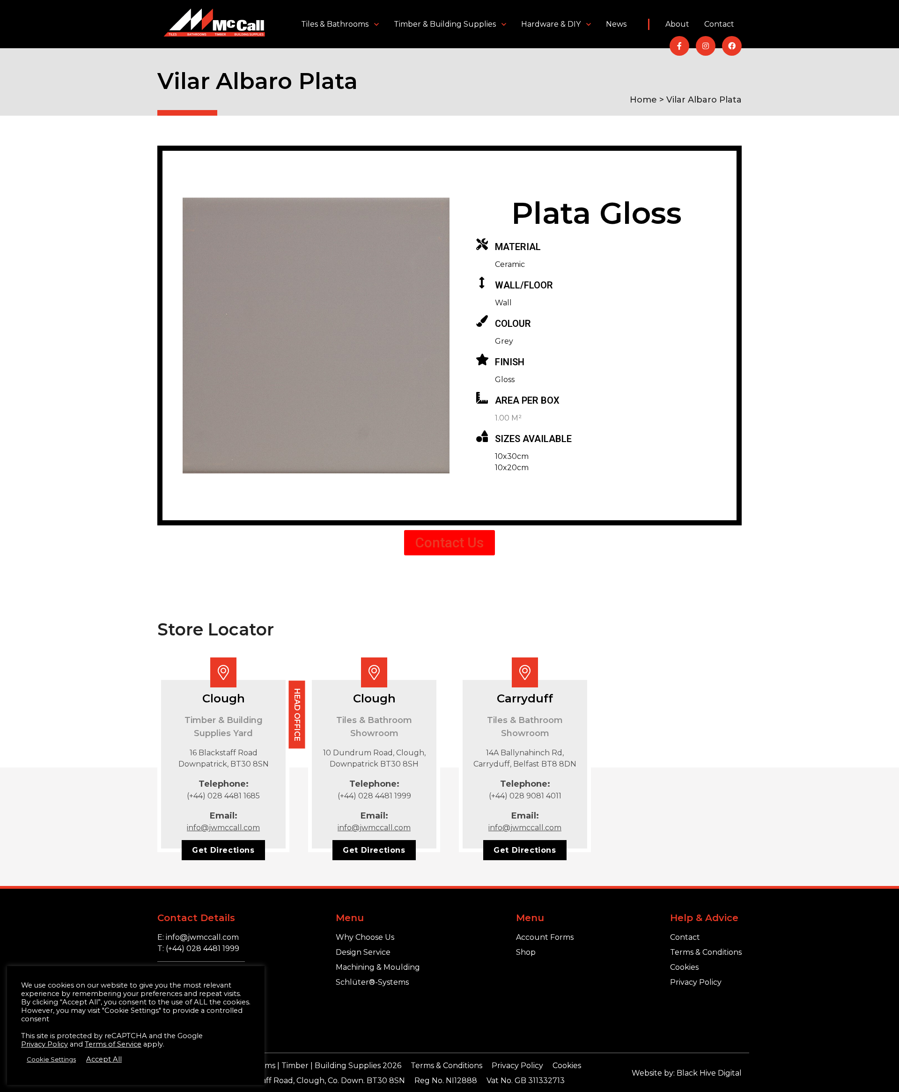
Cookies (684, 967)
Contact (719, 24)
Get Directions (223, 850)
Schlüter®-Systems (372, 982)
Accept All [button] (104, 1059)
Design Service (363, 952)
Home (643, 100)
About (677, 24)
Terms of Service (113, 1044)
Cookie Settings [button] (51, 1059)
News (616, 24)
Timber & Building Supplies (445, 24)
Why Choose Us (365, 937)
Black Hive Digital (709, 1073)
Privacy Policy (696, 982)
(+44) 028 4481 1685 (223, 795)
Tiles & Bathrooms (334, 24)
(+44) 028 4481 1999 (374, 795)
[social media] (679, 46)
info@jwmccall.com (223, 827)
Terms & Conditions (706, 952)
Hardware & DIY (551, 24)
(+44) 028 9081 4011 (525, 795)
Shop (526, 952)
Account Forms (545, 937)
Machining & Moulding (378, 967)
